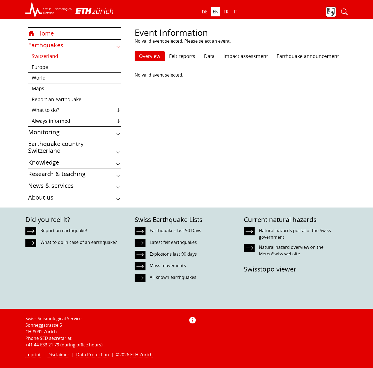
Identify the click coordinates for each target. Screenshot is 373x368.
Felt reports (182, 56)
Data (209, 56)
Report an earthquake (56, 99)
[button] (49, 9)
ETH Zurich (141, 355)
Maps (38, 88)
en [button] (215, 12)
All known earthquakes (173, 277)
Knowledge (43, 162)
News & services (51, 186)
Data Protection (92, 355)
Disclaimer (58, 355)
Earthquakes (45, 45)
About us (41, 197)
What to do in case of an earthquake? (78, 242)
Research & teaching (56, 174)
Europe (40, 67)
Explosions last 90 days (173, 254)
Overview (149, 56)
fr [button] (226, 12)
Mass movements (168, 265)
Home (44, 33)
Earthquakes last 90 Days (175, 230)
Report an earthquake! (63, 230)
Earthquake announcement (308, 56)
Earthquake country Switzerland (56, 147)
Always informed (51, 121)
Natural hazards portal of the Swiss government (295, 233)
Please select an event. (207, 41)
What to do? (45, 110)
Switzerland (45, 56)
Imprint (33, 355)
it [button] (235, 12)
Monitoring (44, 132)
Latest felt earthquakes (173, 242)
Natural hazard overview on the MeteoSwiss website (291, 250)
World (39, 78)
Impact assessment (245, 56)
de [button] (205, 12)
